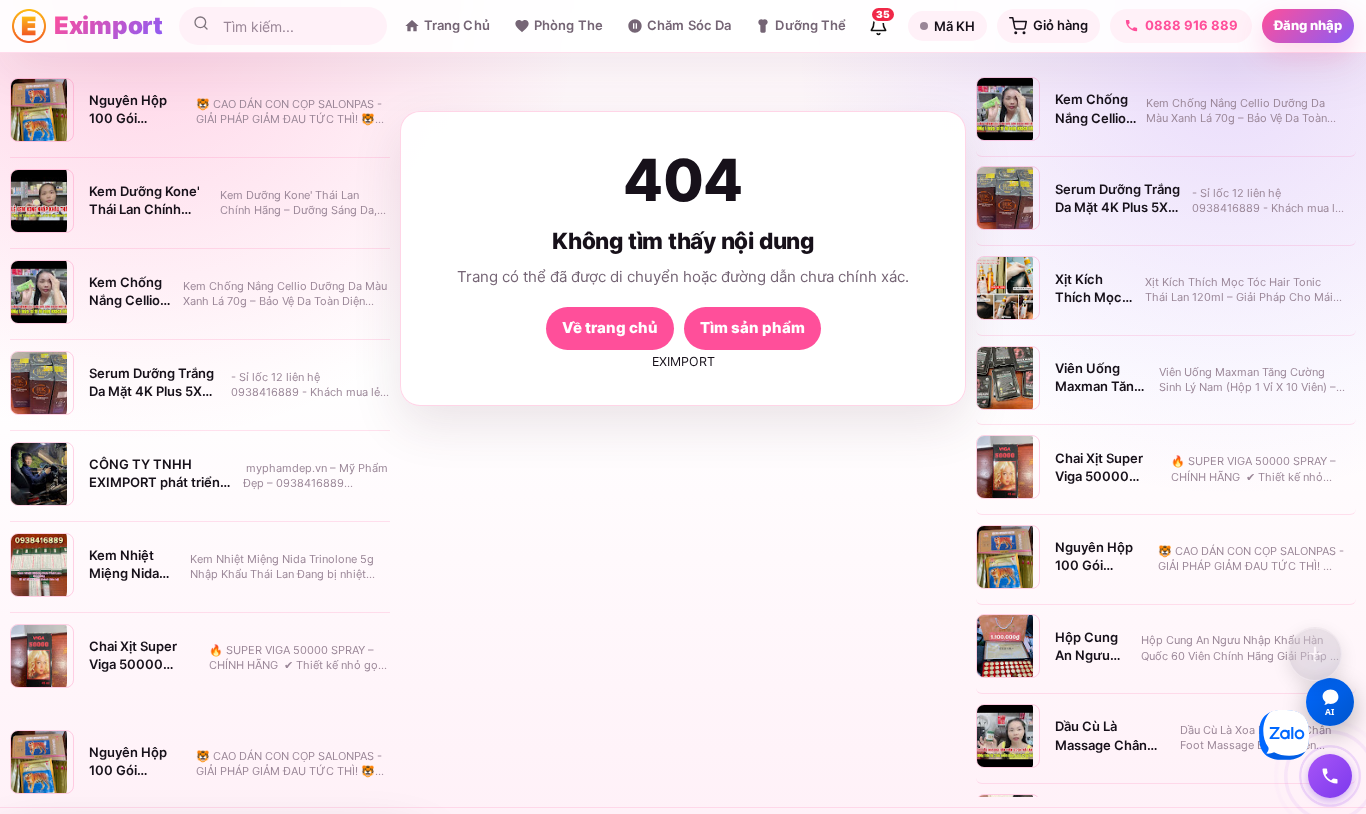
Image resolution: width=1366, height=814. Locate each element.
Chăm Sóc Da (689, 25)
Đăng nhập (1308, 25)
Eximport (108, 25)
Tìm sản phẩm (752, 327)
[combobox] (297, 26)
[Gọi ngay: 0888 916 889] (1330, 776)
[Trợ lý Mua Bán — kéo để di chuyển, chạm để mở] (1315, 654)
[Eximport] (29, 26)
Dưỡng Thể (810, 25)
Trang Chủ (457, 25)
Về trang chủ (610, 327)
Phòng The (568, 25)
